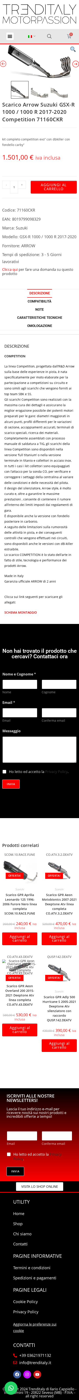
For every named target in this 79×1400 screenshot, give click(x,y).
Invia (11, 784)
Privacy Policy (56, 771)
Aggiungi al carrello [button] (20, 938)
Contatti (20, 1244)
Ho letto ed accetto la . (38, 771)
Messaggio (11, 731)
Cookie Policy (25, 1301)
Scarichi (19, 889)
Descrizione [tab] (39, 293)
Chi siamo (22, 1233)
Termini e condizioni (31, 1267)
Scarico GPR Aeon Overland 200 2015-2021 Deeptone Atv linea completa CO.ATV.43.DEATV (19, 995)
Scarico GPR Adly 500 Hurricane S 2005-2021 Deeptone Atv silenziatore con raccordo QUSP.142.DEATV (59, 1008)
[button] (10, 36)
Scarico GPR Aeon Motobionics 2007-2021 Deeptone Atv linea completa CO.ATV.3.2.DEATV (59, 904)
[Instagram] (27, 1374)
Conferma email (53, 720)
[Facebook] (17, 1374)
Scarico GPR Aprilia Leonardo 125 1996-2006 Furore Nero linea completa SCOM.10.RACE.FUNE (20, 904)
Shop (18, 1223)
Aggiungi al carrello (54, 187)
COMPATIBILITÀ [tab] (39, 301)
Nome (6, 692)
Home (18, 1213)
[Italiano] (30, 36)
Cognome (49, 692)
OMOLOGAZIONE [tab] (39, 326)
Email (6, 720)
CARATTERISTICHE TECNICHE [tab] (39, 318)
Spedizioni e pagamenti (34, 1277)
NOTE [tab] (39, 310)
